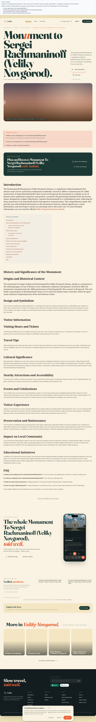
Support (64, 694)
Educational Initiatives (12, 254)
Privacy (81, 694)
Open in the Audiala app (80, 161)
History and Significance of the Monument (18, 223)
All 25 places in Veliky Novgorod (47, 660)
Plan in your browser (81, 166)
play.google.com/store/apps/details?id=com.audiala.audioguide (26, 10)
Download (30, 705)
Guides (35, 21)
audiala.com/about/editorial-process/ (21, 13)
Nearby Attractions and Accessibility (16, 241)
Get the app (88, 21)
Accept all (67, 717)
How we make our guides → (65, 599)
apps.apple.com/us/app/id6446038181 (17, 8)
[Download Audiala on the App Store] (54, 685)
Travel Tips (11, 235)
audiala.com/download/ (21, 11)
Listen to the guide (79, 69)
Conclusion (9, 257)
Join (78, 681)
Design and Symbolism (14, 227)
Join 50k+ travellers (27, 556)
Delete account (82, 702)
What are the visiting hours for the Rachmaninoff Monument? (26, 135)
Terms (80, 697)
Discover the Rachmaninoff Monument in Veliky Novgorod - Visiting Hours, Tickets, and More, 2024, (80, 582)
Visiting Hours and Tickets (15, 233)
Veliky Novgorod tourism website (50, 209)
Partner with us (65, 702)
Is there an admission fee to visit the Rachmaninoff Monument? (27, 141)
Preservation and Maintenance (15, 249)
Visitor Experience (11, 246)
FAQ (7, 259)
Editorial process (49, 697)
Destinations (28, 21)
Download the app (12, 556)
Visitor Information (11, 231)
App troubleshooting (67, 697)
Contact (64, 699)
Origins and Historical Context (16, 225)
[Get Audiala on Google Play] (64, 685)
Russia (16, 27)
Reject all (59, 717)
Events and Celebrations (13, 244)
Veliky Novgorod (25, 27)
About (46, 694)
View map (77, 75)
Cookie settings (82, 699)
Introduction (9, 220)
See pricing (42, 21)
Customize (50, 717)
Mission (46, 699)
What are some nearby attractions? (18, 145)
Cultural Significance (12, 238)
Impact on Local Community (14, 252)
